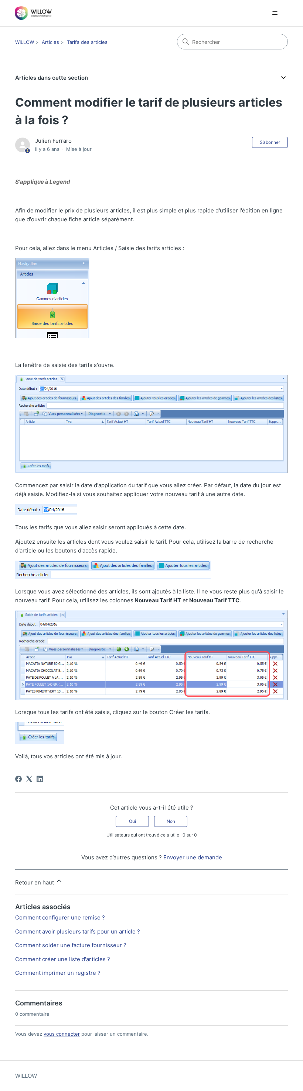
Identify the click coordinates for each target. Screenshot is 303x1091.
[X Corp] (29, 779)
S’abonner (270, 142)
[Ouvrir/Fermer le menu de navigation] (275, 13)
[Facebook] (18, 779)
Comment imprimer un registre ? (58, 972)
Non (171, 821)
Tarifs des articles (87, 42)
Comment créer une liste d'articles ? (62, 959)
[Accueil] (33, 13)
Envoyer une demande (192, 857)
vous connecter (62, 1034)
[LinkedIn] (40, 779)
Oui (132, 821)
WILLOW (24, 42)
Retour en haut (35, 882)
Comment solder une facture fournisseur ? (70, 945)
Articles (50, 42)
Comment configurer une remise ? (60, 917)
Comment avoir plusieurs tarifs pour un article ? (77, 931)
